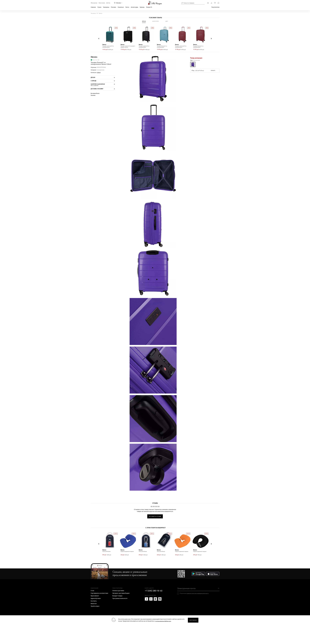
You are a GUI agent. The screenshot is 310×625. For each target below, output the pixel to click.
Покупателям (215, 7)
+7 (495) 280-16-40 (153, 591)
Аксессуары (134, 7)
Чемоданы (106, 7)
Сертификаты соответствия (99, 593)
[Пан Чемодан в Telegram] (146, 599)
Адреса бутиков (96, 598)
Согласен (193, 620)
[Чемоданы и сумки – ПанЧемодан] (155, 3)
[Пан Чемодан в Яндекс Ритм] (159, 599)
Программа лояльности (119, 598)
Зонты (127, 7)
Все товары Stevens (95, 93)
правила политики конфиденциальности (198, 593)
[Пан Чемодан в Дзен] (155, 599)
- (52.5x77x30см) (203, 70)
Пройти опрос (95, 606)
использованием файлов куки (163, 621)
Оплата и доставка (118, 590)
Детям (108, 3)
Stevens (100, 13)
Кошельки (121, 7)
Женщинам (94, 3)
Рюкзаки (113, 7)
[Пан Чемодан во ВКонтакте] (151, 599)
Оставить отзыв (155, 516)
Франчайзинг (95, 596)
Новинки (93, 7)
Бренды (142, 7)
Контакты (94, 601)
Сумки (99, 7)
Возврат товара (117, 596)
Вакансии (94, 603)
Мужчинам (102, 3)
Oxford (98, 72)
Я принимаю (194, 593)
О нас (92, 590)
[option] (110, 38)
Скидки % (149, 7)
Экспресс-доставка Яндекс (121, 593)
